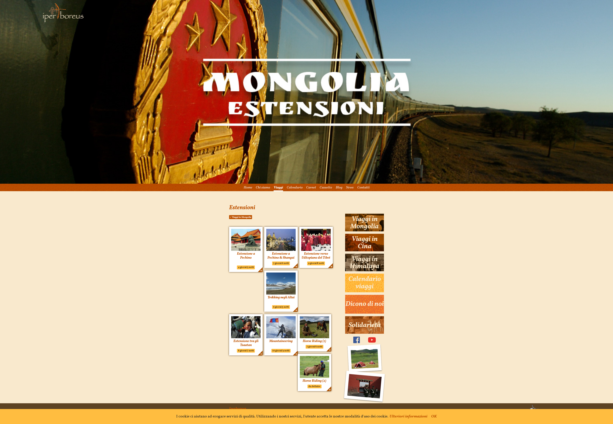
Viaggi (278, 187)
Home (248, 187)
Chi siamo (263, 187)
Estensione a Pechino (246, 255)
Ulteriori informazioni (408, 416)
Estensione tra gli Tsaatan (245, 343)
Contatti (363, 187)
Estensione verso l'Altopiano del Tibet (316, 255)
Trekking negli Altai (281, 297)
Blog (339, 187)
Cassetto (326, 187)
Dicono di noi (364, 304)
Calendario (295, 187)
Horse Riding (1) (314, 341)
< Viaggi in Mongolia (240, 217)
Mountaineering (281, 341)
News (350, 187)
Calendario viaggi (364, 283)
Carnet (311, 187)
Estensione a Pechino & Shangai (280, 255)
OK (434, 416)
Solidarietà (364, 325)
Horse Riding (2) (314, 381)
